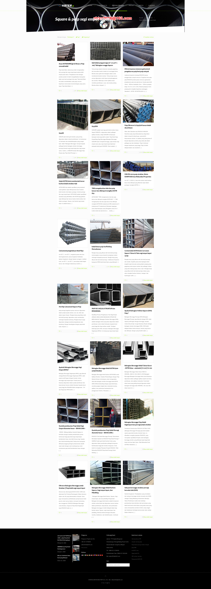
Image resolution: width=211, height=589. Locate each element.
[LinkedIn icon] (107, 583)
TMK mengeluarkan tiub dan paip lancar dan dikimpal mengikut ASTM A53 (104, 190)
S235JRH (95, 126)
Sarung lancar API (136, 539)
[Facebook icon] (102, 583)
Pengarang (86, 37)
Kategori (71, 37)
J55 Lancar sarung (136, 556)
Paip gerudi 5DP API (137, 559)
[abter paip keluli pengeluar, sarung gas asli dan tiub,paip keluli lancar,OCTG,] (66, 5)
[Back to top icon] (105, 576)
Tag (78, 37)
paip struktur (149, 17)
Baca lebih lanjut (82, 90)
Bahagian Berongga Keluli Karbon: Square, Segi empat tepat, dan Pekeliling (104, 490)
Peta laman (84, 547)
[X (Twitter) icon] (103, 583)
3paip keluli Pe (135, 553)
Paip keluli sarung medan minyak (140, 544)
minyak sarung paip (137, 541)
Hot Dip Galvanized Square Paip (70, 307)
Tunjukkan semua (149, 37)
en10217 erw (135, 550)
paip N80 (134, 547)
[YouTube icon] (105, 583)
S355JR (61, 133)
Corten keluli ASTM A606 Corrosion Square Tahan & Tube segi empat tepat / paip (138, 253)
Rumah (141, 17)
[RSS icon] (109, 583)
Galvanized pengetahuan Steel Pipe (71, 251)
